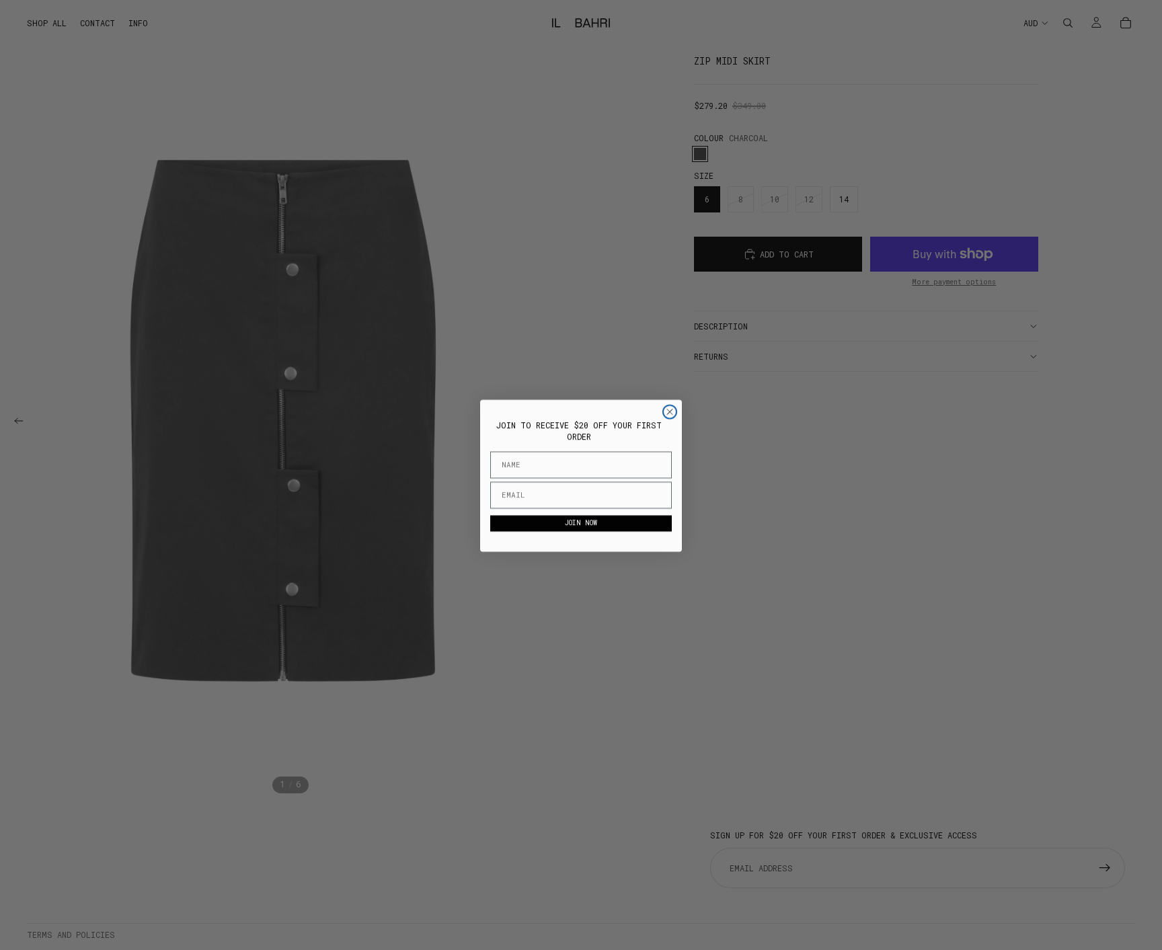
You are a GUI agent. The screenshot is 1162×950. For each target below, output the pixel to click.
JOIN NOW (581, 522)
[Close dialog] (669, 411)
